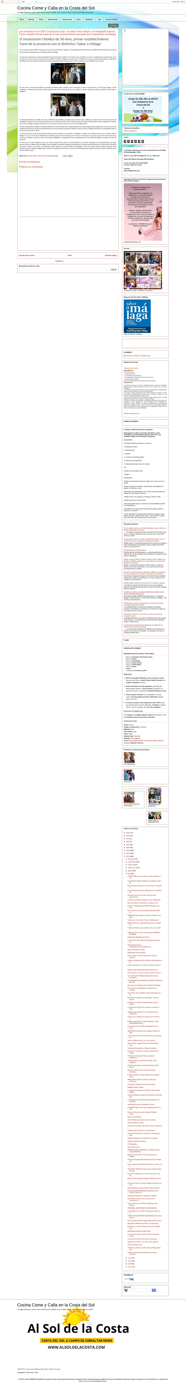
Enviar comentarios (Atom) (72, 261)
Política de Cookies (54, 1369)
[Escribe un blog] (65, 156)
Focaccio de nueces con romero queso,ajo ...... (144, 1239)
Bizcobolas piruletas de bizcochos (139, 1231)
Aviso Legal (29, 1369)
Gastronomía (67, 19)
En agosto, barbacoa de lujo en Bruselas (141, 1084)
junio (130, 1258)
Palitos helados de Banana (137, 1141)
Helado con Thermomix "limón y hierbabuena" (143, 920)
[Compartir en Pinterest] (72, 156)
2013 (128, 856)
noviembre (132, 862)
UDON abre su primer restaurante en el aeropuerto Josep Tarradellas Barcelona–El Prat (143, 604)
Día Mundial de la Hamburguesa (135, 550)
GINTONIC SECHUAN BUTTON (138, 937)
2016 (128, 847)
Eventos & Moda (112, 19)
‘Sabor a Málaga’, (63, 59)
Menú (22, 19)
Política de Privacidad (41, 1369)
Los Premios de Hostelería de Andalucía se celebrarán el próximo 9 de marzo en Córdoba (143, 626)
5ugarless (86, 1381)
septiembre (132, 867)
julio (129, 873)
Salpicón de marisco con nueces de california (143, 1242)
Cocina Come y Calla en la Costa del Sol (56, 8)
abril (129, 1264)
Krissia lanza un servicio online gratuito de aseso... (145, 973)
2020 (128, 844)
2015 (128, 850)
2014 (128, 853)
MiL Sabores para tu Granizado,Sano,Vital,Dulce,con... (140, 946)
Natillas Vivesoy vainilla (135, 1087)
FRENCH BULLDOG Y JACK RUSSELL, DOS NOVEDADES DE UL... (143, 1022)
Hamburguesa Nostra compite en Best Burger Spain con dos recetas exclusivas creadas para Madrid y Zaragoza (144, 540)
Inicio (70, 255)
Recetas (31, 19)
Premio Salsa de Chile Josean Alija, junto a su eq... (145, 1220)
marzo (130, 1267)
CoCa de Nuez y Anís (135, 1245)
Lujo (99, 19)
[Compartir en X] (68, 156)
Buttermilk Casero (134, 1147)
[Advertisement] (68, 233)
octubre (131, 865)
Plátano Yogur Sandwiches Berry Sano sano (143, 970)
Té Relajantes (132, 1144)
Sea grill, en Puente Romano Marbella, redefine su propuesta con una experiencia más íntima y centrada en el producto (145, 573)
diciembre (131, 859)
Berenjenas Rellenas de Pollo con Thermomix (143, 1223)
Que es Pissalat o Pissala (136, 949)
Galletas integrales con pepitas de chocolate (143, 1138)
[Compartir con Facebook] (70, 156)
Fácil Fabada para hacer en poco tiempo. (142, 1120)
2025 (128, 836)
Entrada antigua (111, 255)
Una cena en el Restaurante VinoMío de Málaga (144, 985)
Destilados (89, 19)
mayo (130, 1261)
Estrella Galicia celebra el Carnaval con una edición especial (144, 583)
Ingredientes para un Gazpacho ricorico (141, 1104)
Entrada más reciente (27, 255)
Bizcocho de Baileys (134, 1117)
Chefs (41, 19)
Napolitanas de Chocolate (136, 952)
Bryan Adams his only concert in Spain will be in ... (145, 1188)
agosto (130, 871)
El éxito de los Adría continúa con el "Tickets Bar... (144, 900)
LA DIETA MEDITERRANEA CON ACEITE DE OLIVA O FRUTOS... (143, 1192)
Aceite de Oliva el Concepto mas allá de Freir (143, 903)
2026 (128, 833)
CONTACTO (21, 1369)
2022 (128, 841)
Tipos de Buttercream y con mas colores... (142, 1040)
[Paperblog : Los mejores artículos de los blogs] (129, 1280)
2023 (128, 838)
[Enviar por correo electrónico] (63, 156)
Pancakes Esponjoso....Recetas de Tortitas (142, 1196)
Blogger (104, 1381)
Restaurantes (53, 19)
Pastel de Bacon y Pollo (136, 1123)
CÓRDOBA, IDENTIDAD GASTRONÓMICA (142, 1208)
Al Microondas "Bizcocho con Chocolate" (141, 1130)
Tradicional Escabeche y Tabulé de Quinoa (142, 1048)
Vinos (78, 19)
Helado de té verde (131, 368)
